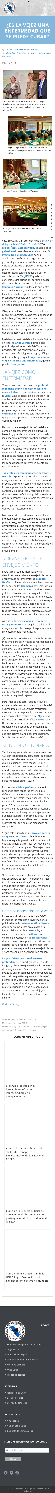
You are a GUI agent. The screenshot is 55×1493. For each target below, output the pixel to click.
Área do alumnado (16, 1364)
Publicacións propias (17, 1354)
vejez (44, 1027)
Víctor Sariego (12, 1004)
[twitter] (11, 1473)
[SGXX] (8, 6)
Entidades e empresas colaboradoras (25, 1344)
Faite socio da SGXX (16, 1392)
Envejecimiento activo (27, 53)
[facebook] (5, 1473)
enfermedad (17, 1019)
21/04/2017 (36, 49)
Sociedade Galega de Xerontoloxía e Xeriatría (21, 1027)
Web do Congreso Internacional (22, 1359)
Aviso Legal (12, 1369)
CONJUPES (25, 276)
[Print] (17, 63)
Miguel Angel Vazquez (11, 1023)
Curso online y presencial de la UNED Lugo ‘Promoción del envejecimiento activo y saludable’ (27, 1277)
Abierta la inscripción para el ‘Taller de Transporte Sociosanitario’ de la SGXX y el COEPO (25, 1154)
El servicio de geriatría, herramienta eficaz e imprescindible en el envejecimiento (20, 1091)
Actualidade (10, 53)
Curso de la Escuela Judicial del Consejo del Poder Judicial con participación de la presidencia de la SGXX (27, 1216)
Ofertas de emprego (17, 1402)
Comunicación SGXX (14, 49)
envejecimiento (30, 1019)
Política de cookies (16, 1374)
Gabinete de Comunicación (20, 1430)
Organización (13, 1349)
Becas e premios (15, 1397)
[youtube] (17, 1473)
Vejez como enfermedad (13, 1030)
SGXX (24, 1023)
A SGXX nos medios (16, 1425)
